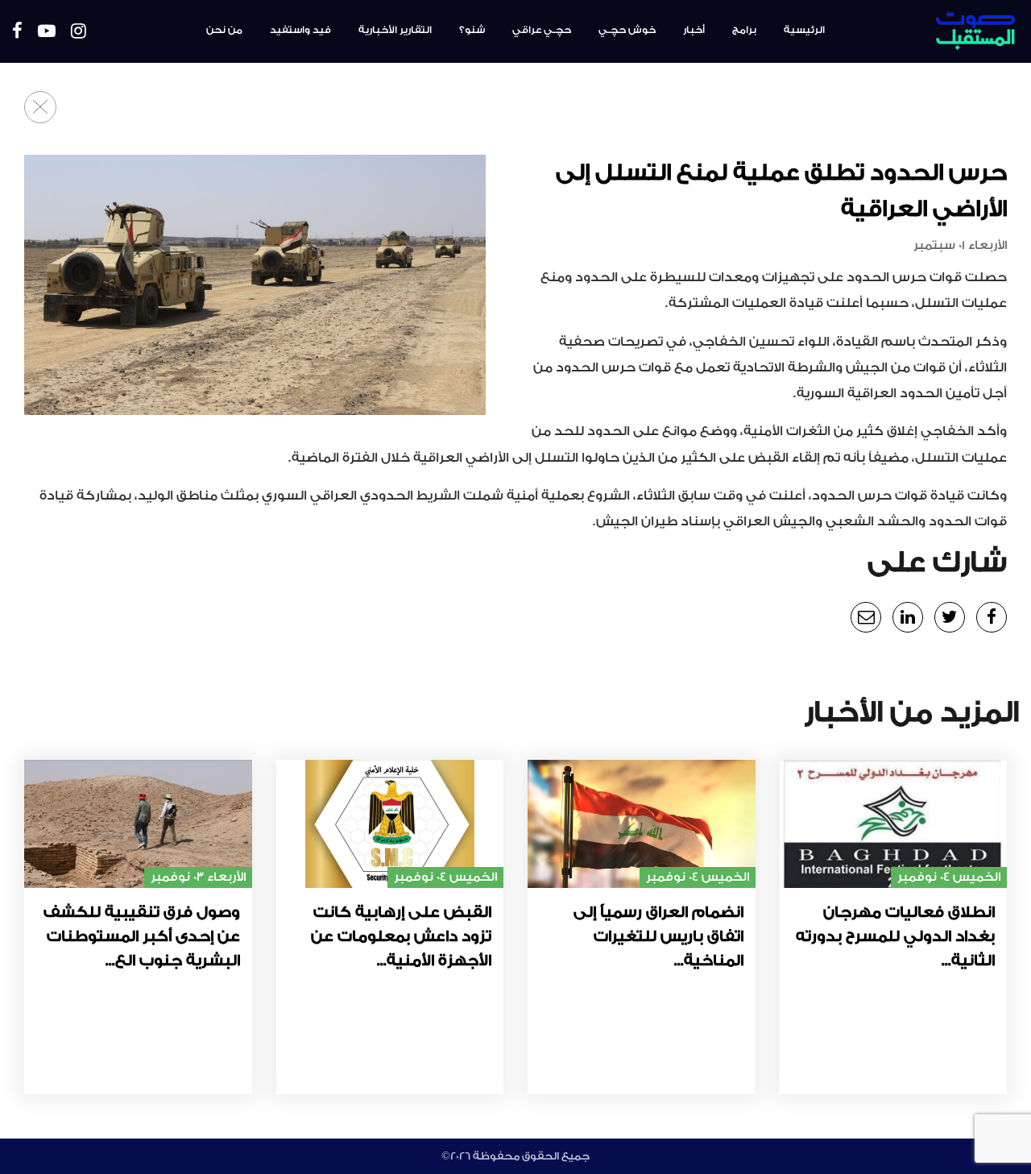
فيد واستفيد (300, 29)
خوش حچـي (627, 29)
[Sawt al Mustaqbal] (935, 31)
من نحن (224, 29)
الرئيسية (804, 29)
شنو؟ (472, 29)
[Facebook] (17, 32)
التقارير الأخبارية (395, 29)
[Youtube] (47, 32)
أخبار (694, 29)
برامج (744, 29)
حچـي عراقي (541, 29)
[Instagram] (78, 32)
